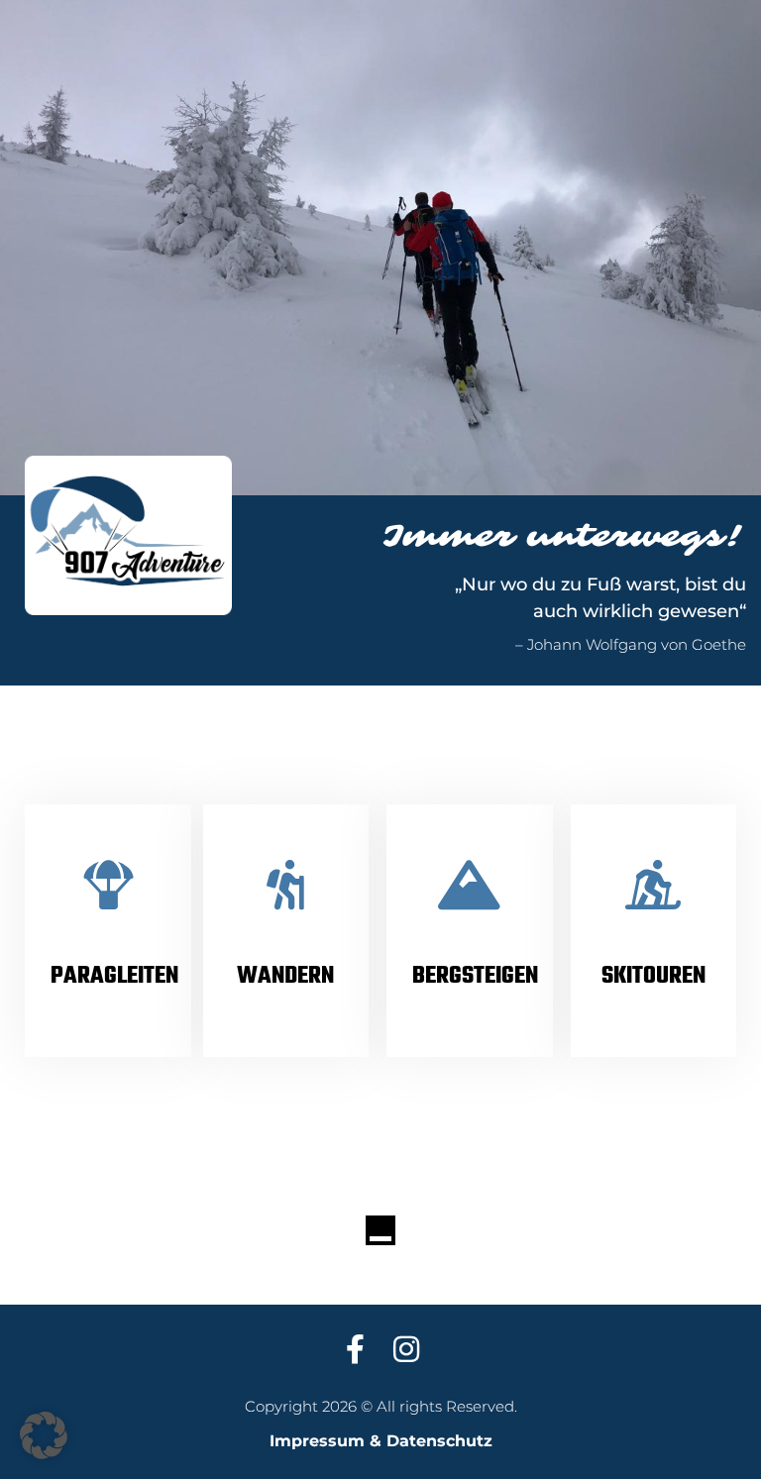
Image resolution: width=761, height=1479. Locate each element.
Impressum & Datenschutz (381, 1440)
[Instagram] (406, 1349)
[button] (43, 1435)
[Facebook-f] (355, 1349)
